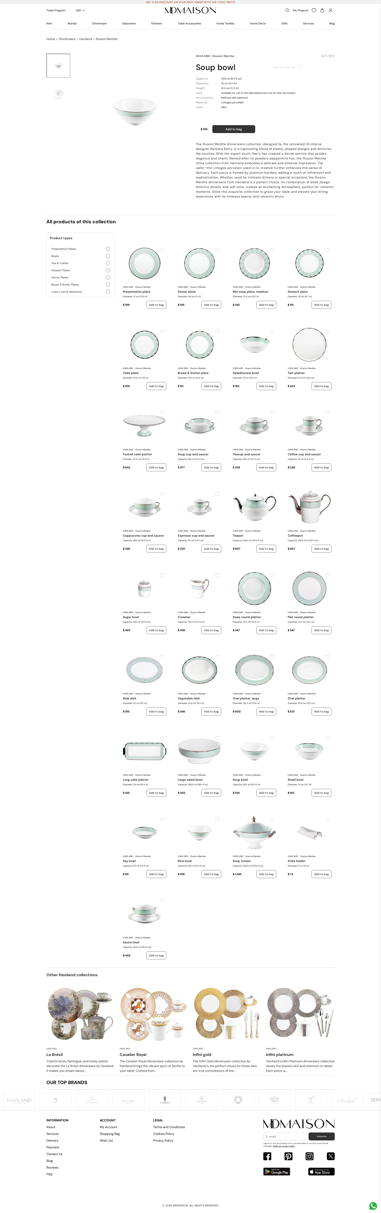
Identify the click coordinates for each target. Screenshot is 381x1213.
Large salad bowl (190, 780)
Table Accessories (189, 23)
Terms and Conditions (169, 1127)
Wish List (106, 1140)
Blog (332, 23)
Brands (72, 23)
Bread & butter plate (193, 373)
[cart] (322, 10)
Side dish (129, 698)
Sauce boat (131, 942)
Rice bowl (185, 861)
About (50, 1127)
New (49, 23)
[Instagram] (310, 1156)
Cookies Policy (163, 1134)
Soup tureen (242, 861)
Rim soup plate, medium (250, 292)
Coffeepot (295, 536)
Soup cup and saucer (193, 454)
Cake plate (131, 373)
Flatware (156, 23)
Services (308, 23)
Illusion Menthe (106, 39)
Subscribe (321, 1136)
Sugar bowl (131, 617)
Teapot (238, 536)
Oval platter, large (246, 698)
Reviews (52, 1167)
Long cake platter (136, 780)
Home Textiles (225, 23)
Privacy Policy (163, 1140)
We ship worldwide (190, 2)
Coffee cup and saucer (304, 454)
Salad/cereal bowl (246, 373)
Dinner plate (187, 292)
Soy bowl (129, 861)
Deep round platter (247, 617)
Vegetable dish (189, 698)
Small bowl (295, 780)
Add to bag (233, 129)
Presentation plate (136, 292)
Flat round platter (301, 617)
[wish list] (314, 10)
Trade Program (55, 10)
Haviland (85, 39)
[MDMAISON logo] (299, 1123)
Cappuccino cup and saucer (143, 536)
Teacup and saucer (247, 454)
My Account (108, 1127)
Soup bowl (240, 780)
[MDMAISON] (190, 10)
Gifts (284, 23)
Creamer (184, 617)
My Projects (300, 10)
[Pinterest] (288, 1156)
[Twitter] (331, 1156)
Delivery (52, 1140)
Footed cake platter (137, 454)
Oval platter (296, 698)
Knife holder (296, 861)
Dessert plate (298, 292)
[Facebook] (267, 1156)
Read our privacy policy (284, 1146)
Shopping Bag (110, 1134)
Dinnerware (99, 23)
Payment (52, 1147)
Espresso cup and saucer (196, 536)
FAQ (49, 1174)
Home (50, 39)
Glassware (129, 23)
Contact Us (54, 1154)
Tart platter (296, 373)
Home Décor (258, 23)
